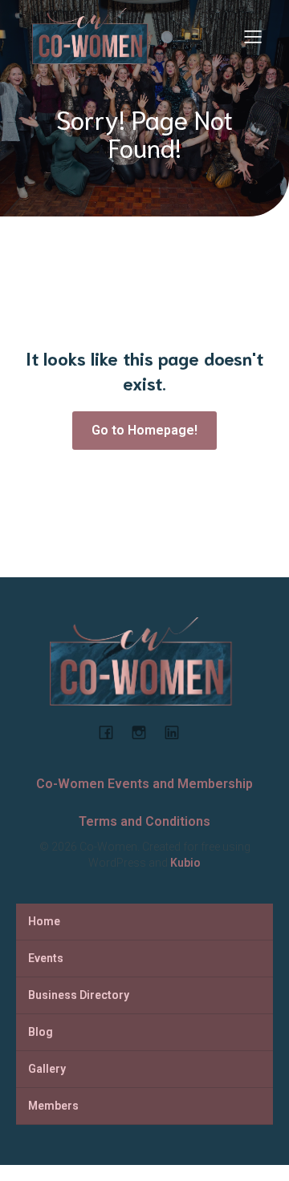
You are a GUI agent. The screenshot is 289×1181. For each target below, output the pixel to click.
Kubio (185, 862)
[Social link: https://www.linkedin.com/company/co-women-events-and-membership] (177, 732)
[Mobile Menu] (253, 36)
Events (45, 958)
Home (44, 921)
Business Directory (78, 995)
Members (53, 1105)
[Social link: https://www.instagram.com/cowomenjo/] (144, 732)
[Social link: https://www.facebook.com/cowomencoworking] (112, 732)
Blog (40, 1031)
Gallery (47, 1068)
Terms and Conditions (144, 821)
